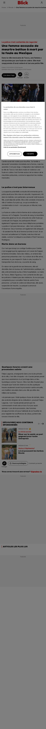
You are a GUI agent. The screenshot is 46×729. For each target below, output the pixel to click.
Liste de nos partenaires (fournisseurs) (15, 147)
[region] (23, 130)
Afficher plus (14, 153)
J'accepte (30, 153)
